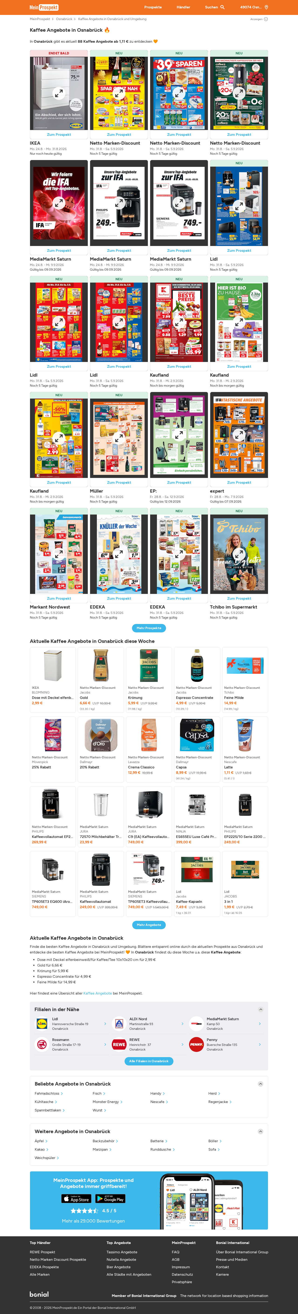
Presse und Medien (231, 1259)
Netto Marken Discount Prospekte (58, 1259)
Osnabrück (64, 19)
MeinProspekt (40, 19)
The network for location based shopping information (224, 1295)
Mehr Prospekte (149, 628)
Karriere (222, 1274)
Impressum (181, 1267)
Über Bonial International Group (242, 1252)
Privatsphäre (182, 1282)
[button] (59, 103)
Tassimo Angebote (122, 1252)
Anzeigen (257, 19)
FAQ (175, 1252)
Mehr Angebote (149, 925)
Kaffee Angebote (97, 993)
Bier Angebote (119, 1267)
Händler (183, 7)
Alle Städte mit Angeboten (129, 1274)
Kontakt (222, 1267)
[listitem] (53, 680)
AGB (175, 1259)
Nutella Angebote (121, 1259)
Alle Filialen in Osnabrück (149, 1061)
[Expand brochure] (59, 93)
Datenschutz (182, 1274)
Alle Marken (40, 1274)
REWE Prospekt (42, 1252)
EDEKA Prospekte (44, 1267)
